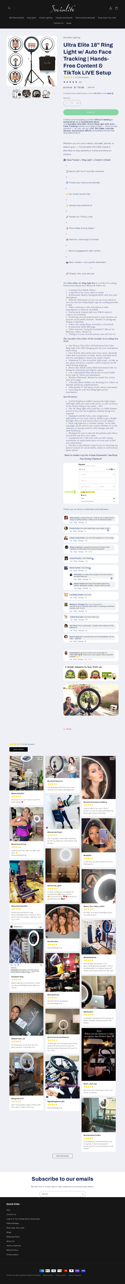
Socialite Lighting (19, 1275)
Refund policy (48, 1275)
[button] (9, 8)
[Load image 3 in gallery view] (36, 94)
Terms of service (75, 1275)
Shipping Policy (13, 1237)
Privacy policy (12, 1255)
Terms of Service (13, 1246)
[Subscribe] (82, 1194)
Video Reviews (12, 1223)
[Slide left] (9, 94)
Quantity (66, 98)
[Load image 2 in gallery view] (26, 94)
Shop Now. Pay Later (15, 1228)
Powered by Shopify (33, 1275)
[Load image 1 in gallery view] (16, 94)
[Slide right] (54, 94)
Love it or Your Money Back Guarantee (23, 1219)
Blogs (8, 1232)
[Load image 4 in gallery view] (46, 94)
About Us (10, 1241)
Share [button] (68, 729)
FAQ (8, 1210)
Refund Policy (12, 1250)
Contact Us (11, 1214)
